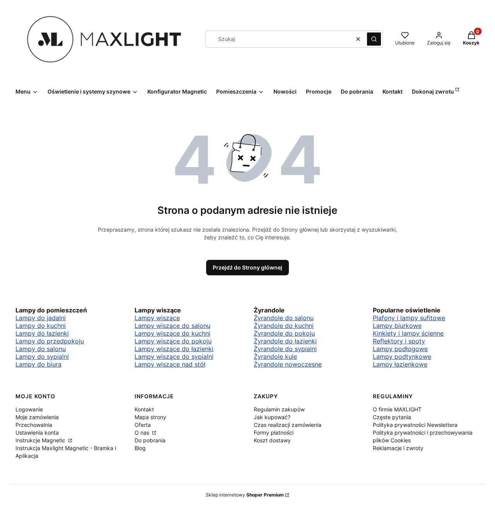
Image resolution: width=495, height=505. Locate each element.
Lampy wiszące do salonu (172, 325)
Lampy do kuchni (40, 325)
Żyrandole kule (275, 356)
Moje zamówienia (37, 417)
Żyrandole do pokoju (284, 333)
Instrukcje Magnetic (41, 440)
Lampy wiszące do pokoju (173, 341)
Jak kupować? (272, 417)
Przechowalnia (33, 424)
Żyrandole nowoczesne (288, 364)
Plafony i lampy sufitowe (409, 318)
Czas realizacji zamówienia (287, 424)
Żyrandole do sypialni (285, 349)
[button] (374, 39)
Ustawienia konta (37, 432)
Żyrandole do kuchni (284, 325)
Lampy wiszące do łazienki (174, 349)
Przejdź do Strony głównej (247, 267)
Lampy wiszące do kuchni (172, 333)
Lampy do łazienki (42, 333)
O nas (143, 432)
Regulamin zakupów (279, 409)
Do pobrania (150, 440)
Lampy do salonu (40, 349)
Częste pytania (392, 417)
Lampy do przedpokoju (49, 341)
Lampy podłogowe (400, 349)
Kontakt (144, 409)
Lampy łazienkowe (400, 364)
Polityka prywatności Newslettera (415, 424)
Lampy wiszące (157, 318)
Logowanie (29, 409)
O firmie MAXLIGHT (397, 409)
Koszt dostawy (272, 440)
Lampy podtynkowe (402, 356)
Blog (140, 448)
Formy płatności (274, 432)
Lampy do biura (38, 364)
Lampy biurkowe (397, 325)
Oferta (143, 424)
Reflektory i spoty (399, 341)
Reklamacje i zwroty (398, 448)
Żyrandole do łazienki (285, 341)
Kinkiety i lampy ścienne (408, 333)
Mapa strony (150, 417)
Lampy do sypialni (42, 356)
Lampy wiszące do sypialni (174, 356)
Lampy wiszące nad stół (170, 364)
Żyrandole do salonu (284, 318)
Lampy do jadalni (40, 318)
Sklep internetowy (245, 495)
